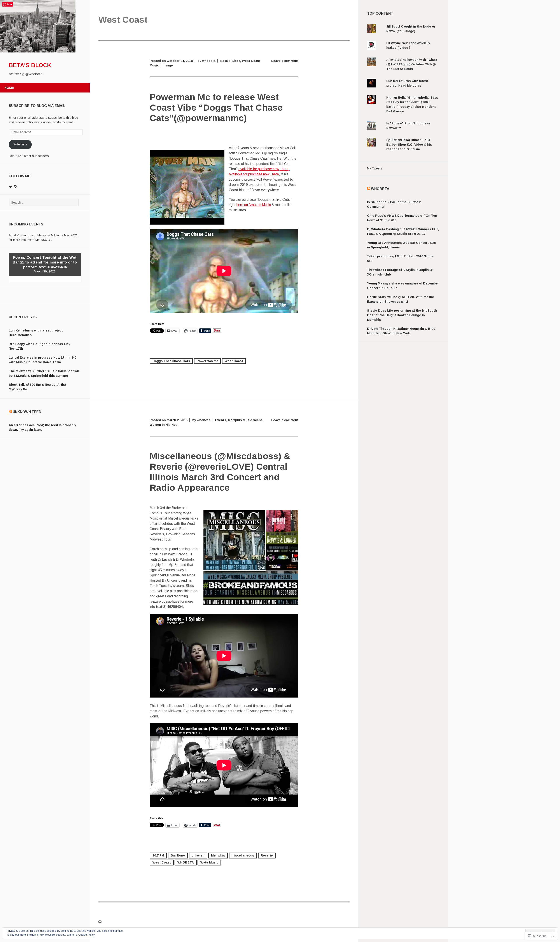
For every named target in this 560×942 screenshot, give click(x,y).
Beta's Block (230, 61)
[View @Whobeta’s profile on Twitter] (10, 186)
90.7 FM (158, 855)
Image (168, 65)
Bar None (178, 855)
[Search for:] (44, 202)
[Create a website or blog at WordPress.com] (100, 922)
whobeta (208, 61)
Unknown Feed (27, 412)
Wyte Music (209, 862)
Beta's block (30, 65)
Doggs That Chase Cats (171, 361)
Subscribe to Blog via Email (37, 106)
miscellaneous (243, 855)
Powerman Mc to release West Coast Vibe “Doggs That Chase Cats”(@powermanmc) (216, 107)
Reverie (267, 855)
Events (220, 420)
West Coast (234, 361)
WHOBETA (185, 862)
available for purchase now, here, (264, 169)
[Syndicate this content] (10, 412)
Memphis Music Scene (245, 420)
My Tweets (374, 168)
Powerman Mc (207, 361)
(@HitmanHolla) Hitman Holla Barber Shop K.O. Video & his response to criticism (409, 144)
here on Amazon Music (253, 205)
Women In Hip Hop (164, 424)
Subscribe (20, 144)
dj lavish (198, 855)
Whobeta (380, 189)
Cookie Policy (86, 934)
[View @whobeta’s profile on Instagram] (15, 186)
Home (9, 87)
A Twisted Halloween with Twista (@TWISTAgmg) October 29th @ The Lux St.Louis (411, 64)
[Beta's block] (37, 51)
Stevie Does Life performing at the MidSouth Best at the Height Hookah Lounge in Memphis (402, 315)
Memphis (218, 855)
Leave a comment (284, 61)
